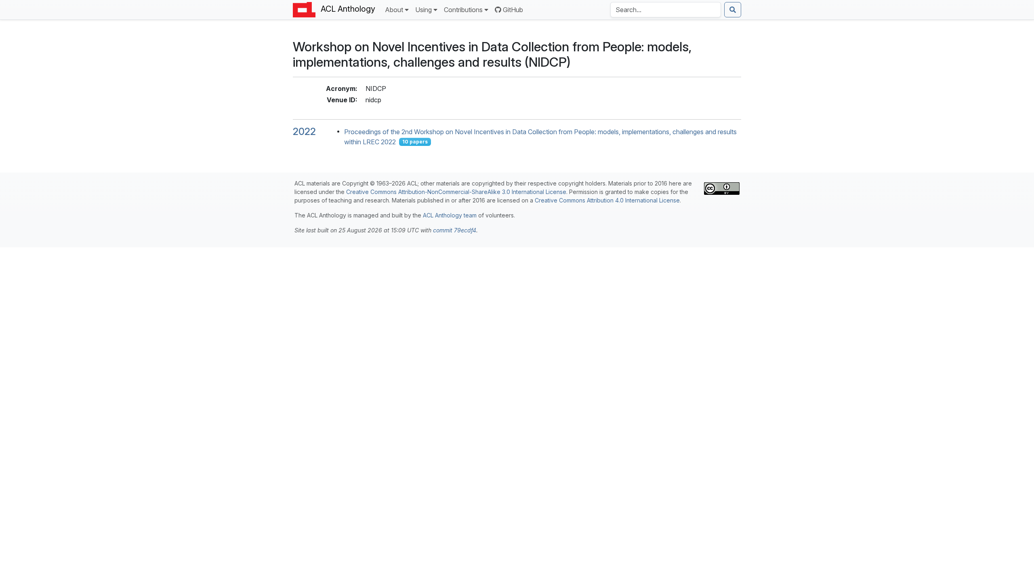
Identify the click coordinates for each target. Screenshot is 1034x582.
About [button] (394, 10)
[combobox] (665, 9)
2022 (304, 131)
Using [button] (423, 10)
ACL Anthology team (450, 215)
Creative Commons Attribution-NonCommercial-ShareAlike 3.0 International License (456, 191)
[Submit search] (732, 9)
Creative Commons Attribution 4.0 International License (607, 200)
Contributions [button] (463, 10)
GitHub (513, 10)
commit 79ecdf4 (454, 230)
